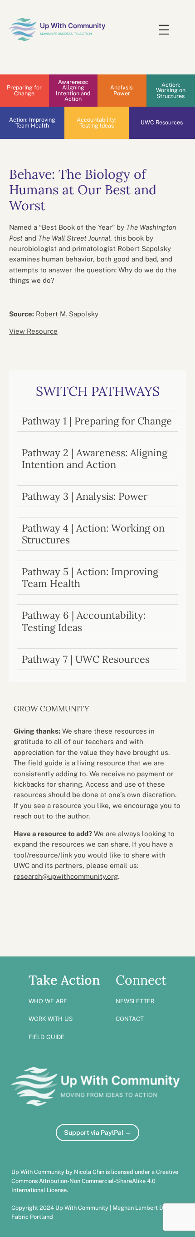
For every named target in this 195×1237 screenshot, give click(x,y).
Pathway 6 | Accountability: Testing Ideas (84, 621)
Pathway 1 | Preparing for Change (97, 420)
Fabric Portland (32, 1216)
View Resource (33, 331)
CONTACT (130, 1018)
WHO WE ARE (48, 1001)
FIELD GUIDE (46, 1036)
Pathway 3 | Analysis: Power (84, 496)
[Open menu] (164, 29)
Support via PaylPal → (97, 1132)
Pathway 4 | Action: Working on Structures (93, 534)
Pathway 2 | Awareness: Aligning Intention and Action (94, 458)
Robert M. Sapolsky (67, 314)
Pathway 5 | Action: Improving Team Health (90, 577)
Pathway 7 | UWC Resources (86, 659)
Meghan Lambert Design (144, 1207)
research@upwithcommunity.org (66, 876)
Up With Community (73, 26)
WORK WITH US (51, 1018)
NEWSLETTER (135, 1001)
